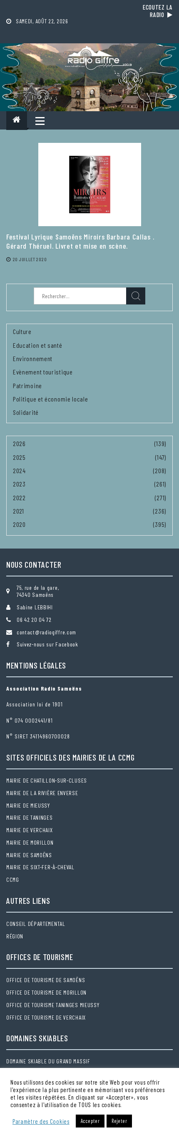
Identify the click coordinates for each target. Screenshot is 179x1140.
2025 (19, 457)
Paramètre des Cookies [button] (41, 1121)
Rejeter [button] (119, 1121)
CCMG (12, 879)
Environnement (32, 358)
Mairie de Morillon (30, 842)
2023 (19, 484)
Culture (22, 331)
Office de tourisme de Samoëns (45, 979)
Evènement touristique (43, 372)
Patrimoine (27, 385)
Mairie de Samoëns (29, 854)
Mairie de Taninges (29, 817)
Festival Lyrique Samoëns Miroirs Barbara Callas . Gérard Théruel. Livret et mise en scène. (80, 241)
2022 (19, 497)
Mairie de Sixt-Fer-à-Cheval (40, 867)
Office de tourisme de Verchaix (46, 1017)
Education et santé (37, 345)
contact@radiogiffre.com (46, 632)
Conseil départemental (35, 923)
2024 (19, 470)
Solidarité (26, 412)
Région (14, 936)
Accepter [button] (90, 1121)
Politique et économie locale (50, 399)
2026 (19, 443)
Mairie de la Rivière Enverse (42, 792)
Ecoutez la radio (158, 10)
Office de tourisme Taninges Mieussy (52, 1004)
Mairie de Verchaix (29, 829)
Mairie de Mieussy (28, 805)
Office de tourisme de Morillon (46, 992)
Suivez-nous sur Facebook (47, 644)
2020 (19, 524)
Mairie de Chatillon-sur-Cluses (46, 780)
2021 (18, 511)
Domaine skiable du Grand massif (48, 1061)
